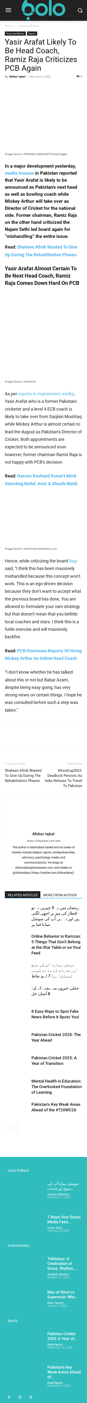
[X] (21, 87)
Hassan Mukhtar (58, 1194)
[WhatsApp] (43, 87)
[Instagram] (20, 1397)
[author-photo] (43, 827)
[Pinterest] (32, 87)
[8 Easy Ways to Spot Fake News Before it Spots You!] (17, 1017)
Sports (32, 33)
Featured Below (28, 26)
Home (9, 26)
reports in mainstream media (46, 393)
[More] (54, 87)
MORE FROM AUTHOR (60, 895)
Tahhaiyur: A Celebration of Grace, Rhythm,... (62, 1263)
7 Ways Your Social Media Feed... (63, 1219)
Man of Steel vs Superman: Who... (62, 1294)
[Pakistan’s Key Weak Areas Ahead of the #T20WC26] (17, 1110)
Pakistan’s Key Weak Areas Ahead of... (64, 1372)
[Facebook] (9, 87)
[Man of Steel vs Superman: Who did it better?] (24, 1303)
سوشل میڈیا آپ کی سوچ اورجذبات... (63, 1186)
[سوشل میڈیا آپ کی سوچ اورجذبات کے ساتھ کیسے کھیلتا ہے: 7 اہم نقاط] (17, 970)
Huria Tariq (54, 1228)
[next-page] (16, 1128)
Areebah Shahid (57, 1274)
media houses (19, 173)
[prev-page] (8, 1128)
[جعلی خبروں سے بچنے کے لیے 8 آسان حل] (17, 993)
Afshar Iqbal (17, 76)
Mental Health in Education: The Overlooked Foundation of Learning (56, 1087)
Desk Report (55, 1344)
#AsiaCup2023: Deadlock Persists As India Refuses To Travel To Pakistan (63, 778)
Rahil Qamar (55, 1303)
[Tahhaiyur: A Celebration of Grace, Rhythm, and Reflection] (24, 1270)
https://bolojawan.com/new (43, 840)
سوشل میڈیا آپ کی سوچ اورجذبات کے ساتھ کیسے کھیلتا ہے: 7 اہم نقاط (54, 970)
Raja (73, 560)
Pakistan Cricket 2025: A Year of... (62, 1336)
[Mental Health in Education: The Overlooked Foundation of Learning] (17, 1086)
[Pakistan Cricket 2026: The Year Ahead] (17, 1040)
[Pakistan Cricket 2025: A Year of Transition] (17, 1063)
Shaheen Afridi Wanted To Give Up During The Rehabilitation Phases (23, 775)
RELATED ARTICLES (22, 895)
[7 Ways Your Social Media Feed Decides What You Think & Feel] (24, 1228)
